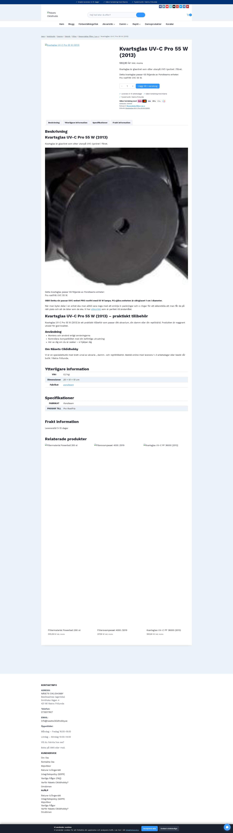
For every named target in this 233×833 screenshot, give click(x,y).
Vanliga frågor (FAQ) (51, 778)
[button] (227, 827)
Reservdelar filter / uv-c (136, 106)
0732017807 (47, 712)
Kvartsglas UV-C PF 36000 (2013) (164, 630)
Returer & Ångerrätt (51, 770)
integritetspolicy (132, 830)
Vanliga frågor (48, 805)
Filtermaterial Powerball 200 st (64, 630)
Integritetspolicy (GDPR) (53, 774)
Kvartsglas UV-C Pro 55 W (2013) (137, 108)
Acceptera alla (149, 828)
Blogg (71, 24)
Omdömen (46, 786)
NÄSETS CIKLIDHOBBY (52, 693)
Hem (61, 24)
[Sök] (140, 15)
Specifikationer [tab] (100, 123)
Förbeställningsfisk (88, 24)
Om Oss (45, 758)
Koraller (170, 24)
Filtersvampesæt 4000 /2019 (112, 630)
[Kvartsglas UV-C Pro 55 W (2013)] (73, 72)
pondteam (68, 385)
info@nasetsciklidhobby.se (54, 721)
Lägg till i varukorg (147, 86)
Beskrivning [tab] (54, 123)
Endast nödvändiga (169, 828)
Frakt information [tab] (121, 123)
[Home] (43, 36)
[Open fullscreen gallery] (99, 97)
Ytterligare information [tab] (76, 123)
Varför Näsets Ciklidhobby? (54, 782)
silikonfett (96, 309)
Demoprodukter (153, 24)
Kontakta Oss (47, 762)
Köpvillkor (46, 766)
